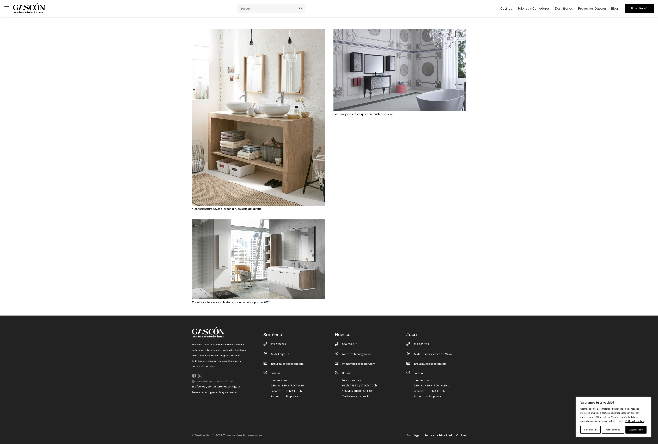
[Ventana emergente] (6, 9)
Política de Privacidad (438, 435)
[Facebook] (194, 376)
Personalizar (590, 430)
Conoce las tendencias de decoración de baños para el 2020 (231, 302)
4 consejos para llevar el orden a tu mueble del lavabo (226, 209)
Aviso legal (413, 435)
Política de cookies (634, 421)
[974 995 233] (409, 344)
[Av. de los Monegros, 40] (338, 354)
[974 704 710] (338, 344)
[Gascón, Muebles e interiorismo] (29, 8)
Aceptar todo (636, 430)
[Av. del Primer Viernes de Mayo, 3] (409, 354)
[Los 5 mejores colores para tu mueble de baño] (399, 31)
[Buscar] (300, 8)
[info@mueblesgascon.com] (267, 364)
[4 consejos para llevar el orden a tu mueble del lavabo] (258, 31)
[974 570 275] (267, 344)
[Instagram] (200, 376)
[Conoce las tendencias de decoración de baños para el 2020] (258, 222)
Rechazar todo (613, 430)
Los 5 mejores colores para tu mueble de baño (363, 114)
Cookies (461, 435)
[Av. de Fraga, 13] (267, 354)
